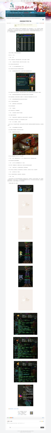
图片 (28, 11)
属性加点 (10, 14)
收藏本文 (43, 417)
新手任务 (24, 14)
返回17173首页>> (16, 408)
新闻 (13, 11)
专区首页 (8, 11)
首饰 (19, 14)
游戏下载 (41, 14)
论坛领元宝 (34, 11)
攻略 (18, 11)
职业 (23, 11)
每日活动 (29, 14)
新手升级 (26, 14)
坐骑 (14, 14)
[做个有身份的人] (42, 421)
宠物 (15, 14)
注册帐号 (38, 14)
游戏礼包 (38, 12)
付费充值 (43, 12)
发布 (42, 427)
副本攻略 (12, 14)
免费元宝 (43, 14)
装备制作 (17, 14)
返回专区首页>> (12, 408)
